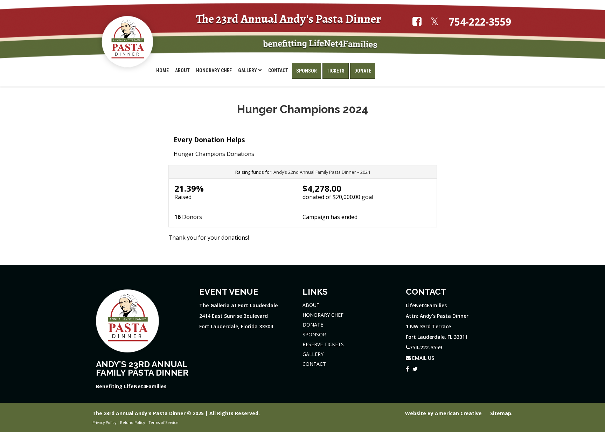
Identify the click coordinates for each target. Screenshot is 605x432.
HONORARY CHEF (322, 314)
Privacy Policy (104, 422)
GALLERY (313, 354)
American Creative (459, 413)
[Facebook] (407, 367)
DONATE (312, 324)
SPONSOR (314, 334)
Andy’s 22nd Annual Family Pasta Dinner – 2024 (321, 172)
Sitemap (500, 413)
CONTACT (314, 364)
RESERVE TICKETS (323, 344)
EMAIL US (422, 358)
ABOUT (311, 305)
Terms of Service (164, 422)
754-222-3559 (480, 22)
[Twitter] (415, 367)
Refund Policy (132, 422)
